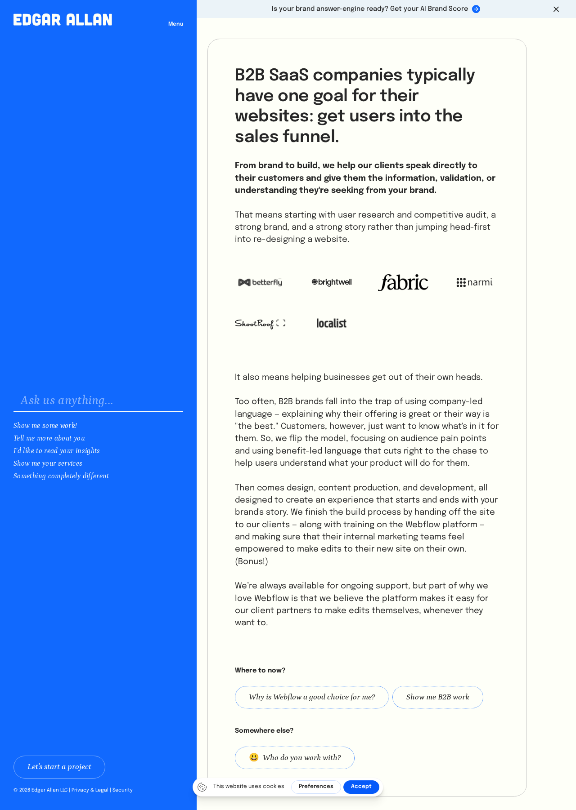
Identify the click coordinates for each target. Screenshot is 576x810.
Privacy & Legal (90, 790)
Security (122, 790)
